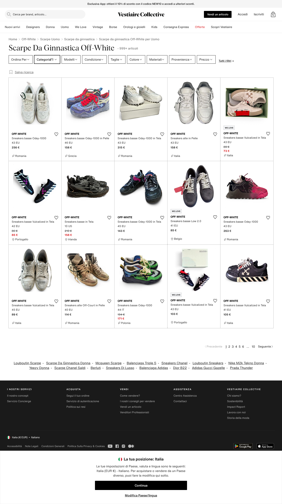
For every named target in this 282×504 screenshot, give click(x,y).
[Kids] (160, 27)
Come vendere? (130, 396)
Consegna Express (176, 27)
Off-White (28, 39)
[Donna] (57, 27)
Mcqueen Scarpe (109, 363)
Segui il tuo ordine (77, 396)
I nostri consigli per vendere (137, 401)
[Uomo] (71, 27)
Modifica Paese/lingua (141, 495)
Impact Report (236, 407)
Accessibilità (14, 446)
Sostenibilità (235, 401)
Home (13, 39)
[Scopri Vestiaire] (235, 27)
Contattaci (180, 401)
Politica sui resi (75, 407)
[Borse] (120, 27)
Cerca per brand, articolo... (29, 14)
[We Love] (89, 27)
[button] (273, 14)
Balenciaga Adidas (153, 368)
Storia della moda (238, 418)
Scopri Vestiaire (221, 27)
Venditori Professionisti (134, 412)
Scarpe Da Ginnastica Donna (68, 363)
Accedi (243, 14)
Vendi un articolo (217, 14)
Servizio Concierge (19, 401)
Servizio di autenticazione (82, 401)
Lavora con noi (236, 412)
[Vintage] (106, 27)
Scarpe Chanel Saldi (69, 368)
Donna (50, 27)
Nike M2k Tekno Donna (246, 363)
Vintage (97, 27)
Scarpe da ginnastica (79, 39)
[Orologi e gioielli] (148, 27)
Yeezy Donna (39, 368)
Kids (154, 27)
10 (253, 346)
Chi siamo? (234, 396)
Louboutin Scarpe (27, 363)
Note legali (31, 446)
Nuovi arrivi (12, 27)
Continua (141, 485)
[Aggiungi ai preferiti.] (56, 134)
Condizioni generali (52, 446)
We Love (81, 27)
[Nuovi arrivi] (23, 27)
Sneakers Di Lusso (120, 368)
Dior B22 (180, 368)
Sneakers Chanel (174, 363)
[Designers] (42, 27)
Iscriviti (259, 14)
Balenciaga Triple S (141, 363)
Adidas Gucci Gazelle (208, 368)
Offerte (200, 27)
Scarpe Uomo (50, 39)
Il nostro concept (17, 396)
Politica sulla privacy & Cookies (86, 446)
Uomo (65, 27)
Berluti (96, 368)
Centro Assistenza (185, 396)
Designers (33, 27)
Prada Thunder (241, 368)
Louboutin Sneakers (208, 363)
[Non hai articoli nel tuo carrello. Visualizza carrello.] (273, 14)
